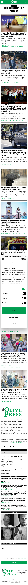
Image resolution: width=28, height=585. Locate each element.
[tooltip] (2, 446)
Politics (18, 120)
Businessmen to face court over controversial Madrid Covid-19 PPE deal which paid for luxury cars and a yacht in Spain (14, 390)
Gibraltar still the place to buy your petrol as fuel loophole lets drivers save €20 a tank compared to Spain (13, 500)
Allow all (14, 310)
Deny (14, 324)
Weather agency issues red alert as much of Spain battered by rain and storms (13, 188)
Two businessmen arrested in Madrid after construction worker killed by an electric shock (13, 252)
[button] (25, 452)
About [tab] (23, 263)
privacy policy (23, 559)
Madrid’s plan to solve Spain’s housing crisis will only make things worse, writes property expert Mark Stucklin (13, 480)
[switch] (24, 293)
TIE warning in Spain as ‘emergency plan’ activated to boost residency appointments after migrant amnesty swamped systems (14, 507)
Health (4, 367)
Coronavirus (5, 403)
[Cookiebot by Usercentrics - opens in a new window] (20, 259)
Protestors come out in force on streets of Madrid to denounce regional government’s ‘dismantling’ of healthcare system (13, 354)
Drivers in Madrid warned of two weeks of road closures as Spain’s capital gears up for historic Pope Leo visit (13, 34)
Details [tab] (14, 263)
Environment (5, 331)
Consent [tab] (5, 263)
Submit (14, 563)
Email (3, 548)
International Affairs (8, 46)
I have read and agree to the (15, 559)
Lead (16, 46)
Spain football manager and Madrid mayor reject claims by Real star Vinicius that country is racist (13, 71)
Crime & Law (5, 166)
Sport (17, 82)
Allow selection (14, 317)
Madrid (21, 46)
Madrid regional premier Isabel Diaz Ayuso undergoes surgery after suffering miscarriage (13, 222)
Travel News (4, 48)
